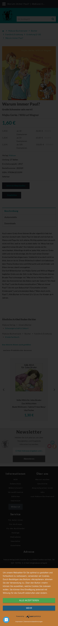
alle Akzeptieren (29, 600)
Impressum (19, 621)
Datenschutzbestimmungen (33, 621)
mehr (29, 608)
